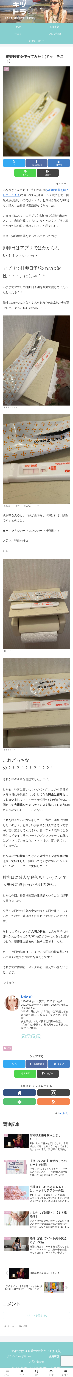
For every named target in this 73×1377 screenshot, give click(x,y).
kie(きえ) (26, 996)
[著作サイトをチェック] (23, 1036)
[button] (48, 173)
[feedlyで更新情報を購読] (33, 1036)
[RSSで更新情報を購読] (38, 1036)
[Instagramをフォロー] (28, 1036)
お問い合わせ (36, 1361)
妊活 (9, 1048)
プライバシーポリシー (19, 1356)
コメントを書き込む (36, 1315)
